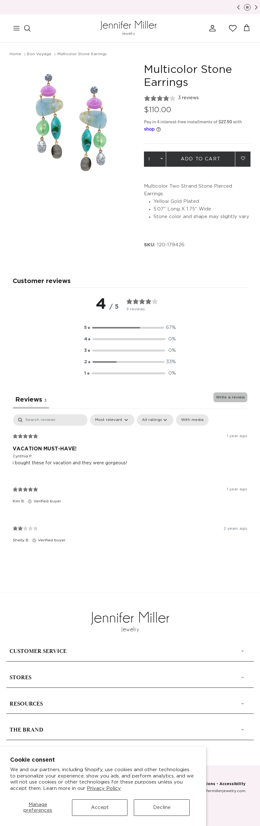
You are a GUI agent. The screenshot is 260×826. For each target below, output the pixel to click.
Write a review (230, 397)
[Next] (256, 7)
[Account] (211, 28)
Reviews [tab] (31, 400)
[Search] (30, 28)
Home (15, 54)
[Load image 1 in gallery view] (70, 123)
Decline (162, 807)
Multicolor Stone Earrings (82, 54)
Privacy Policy (104, 788)
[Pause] (247, 7)
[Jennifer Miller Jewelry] (128, 28)
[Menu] (16, 28)
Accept (100, 807)
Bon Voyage (39, 54)
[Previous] (238, 7)
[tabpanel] (130, 484)
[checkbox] (192, 420)
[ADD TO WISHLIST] (242, 159)
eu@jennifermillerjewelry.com (217, 791)
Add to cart (200, 159)
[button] (233, 28)
